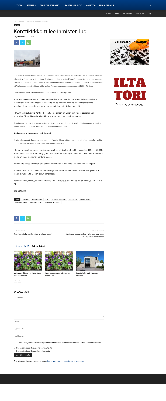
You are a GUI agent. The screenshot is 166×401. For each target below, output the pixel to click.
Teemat (30, 5)
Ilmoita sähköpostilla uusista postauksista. (33, 351)
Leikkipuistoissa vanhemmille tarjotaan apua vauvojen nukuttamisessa (85, 235)
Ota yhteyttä (128, 14)
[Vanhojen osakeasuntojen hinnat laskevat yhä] (59, 261)
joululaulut (25, 199)
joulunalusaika (37, 199)
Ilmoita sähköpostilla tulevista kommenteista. (34, 348)
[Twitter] (22, 42)
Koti (15, 21)
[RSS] (150, 5)
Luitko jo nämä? (21, 246)
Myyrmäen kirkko (36, 202)
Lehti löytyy (139, 14)
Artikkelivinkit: (39, 246)
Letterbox (21, 37)
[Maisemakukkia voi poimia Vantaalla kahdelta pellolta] (28, 261)
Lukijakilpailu (106, 5)
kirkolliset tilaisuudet (59, 199)
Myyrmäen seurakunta (52, 202)
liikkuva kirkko (85, 199)
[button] (150, 14)
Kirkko (47, 199)
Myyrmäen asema (21, 202)
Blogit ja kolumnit (49, 5)
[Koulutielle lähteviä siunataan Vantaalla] (90, 261)
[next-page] (19, 280)
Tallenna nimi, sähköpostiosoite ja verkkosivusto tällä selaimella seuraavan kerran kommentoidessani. (59, 342)
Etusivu (19, 5)
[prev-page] (15, 280)
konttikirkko (73, 199)
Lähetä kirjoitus (73, 5)
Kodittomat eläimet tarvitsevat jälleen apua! (32, 234)
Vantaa (21, 21)
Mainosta (91, 5)
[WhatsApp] (28, 42)
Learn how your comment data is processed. (66, 361)
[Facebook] (16, 42)
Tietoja (117, 14)
